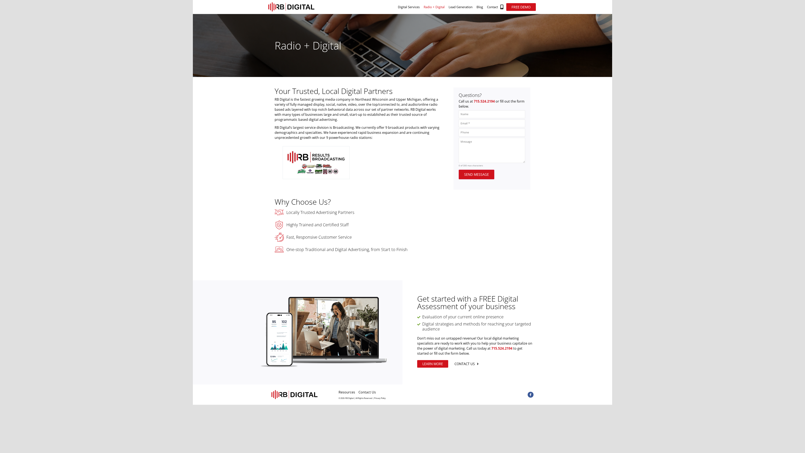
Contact (492, 7)
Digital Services (409, 7)
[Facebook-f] (531, 395)
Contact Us (367, 392)
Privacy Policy (380, 398)
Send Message (476, 174)
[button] (502, 7)
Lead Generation (461, 7)
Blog (480, 7)
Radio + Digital (434, 7)
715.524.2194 (484, 101)
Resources (347, 392)
